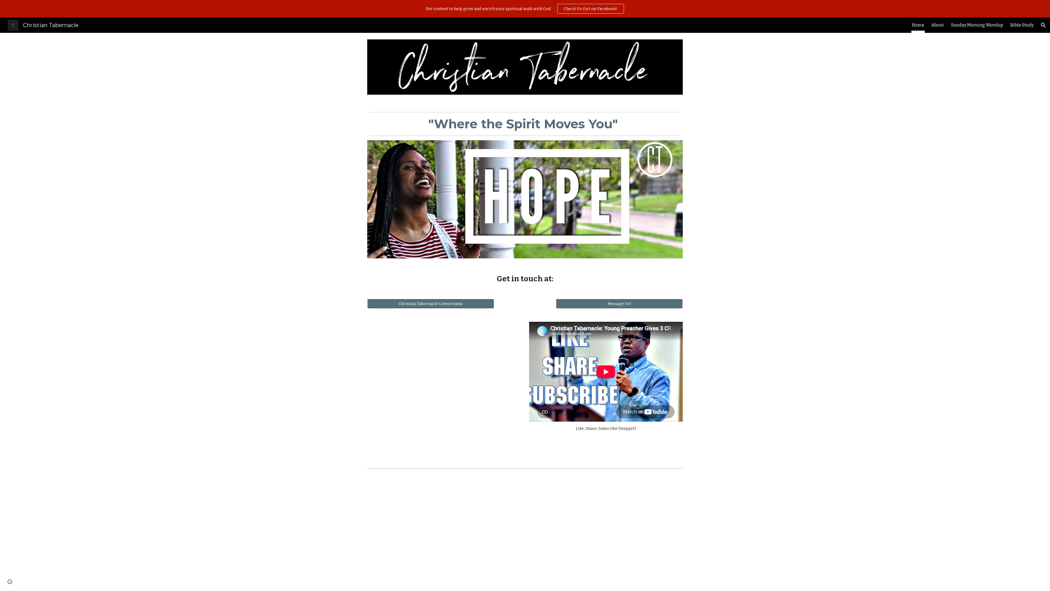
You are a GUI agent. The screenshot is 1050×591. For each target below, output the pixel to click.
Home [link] (918, 25)
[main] (525, 124)
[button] (1043, 25)
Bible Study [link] (1022, 25)
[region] (525, 9)
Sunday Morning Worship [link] (977, 25)
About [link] (937, 25)
